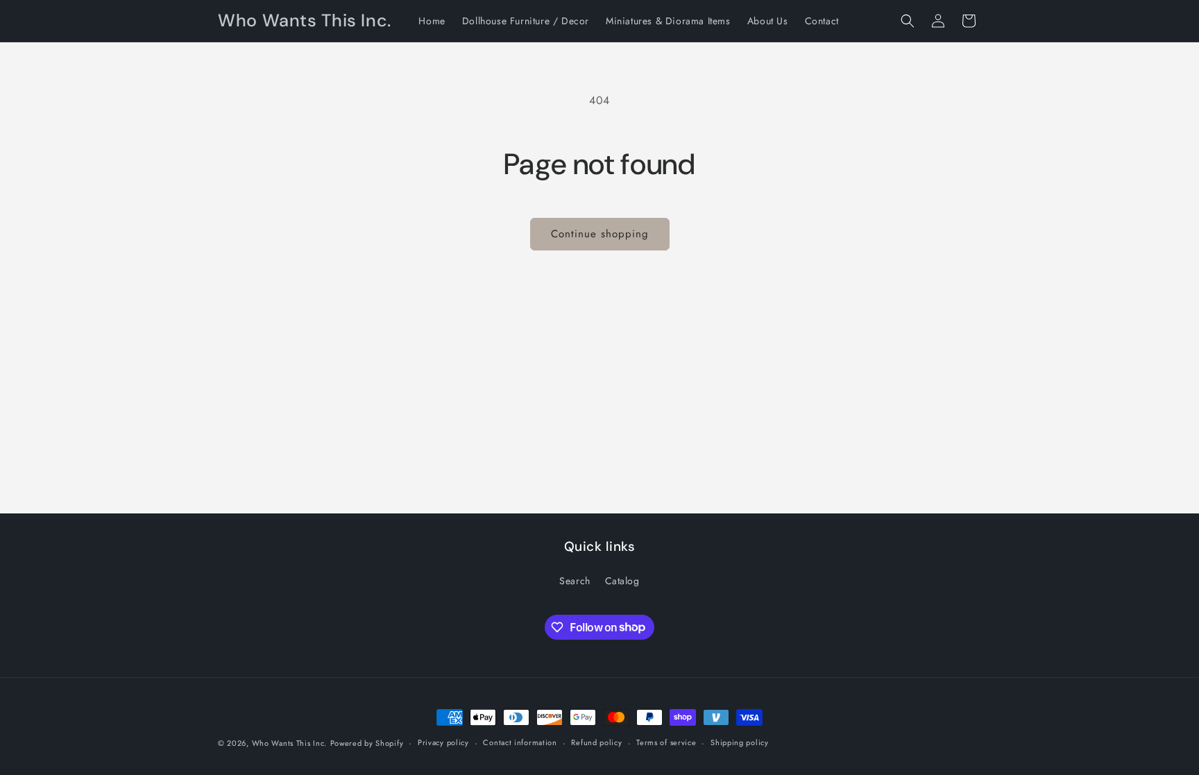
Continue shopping (600, 233)
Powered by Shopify (367, 743)
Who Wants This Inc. (289, 743)
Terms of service (666, 742)
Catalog (622, 581)
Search (574, 581)
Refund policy (596, 742)
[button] (907, 21)
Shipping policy (740, 742)
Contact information (519, 742)
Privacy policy (443, 742)
